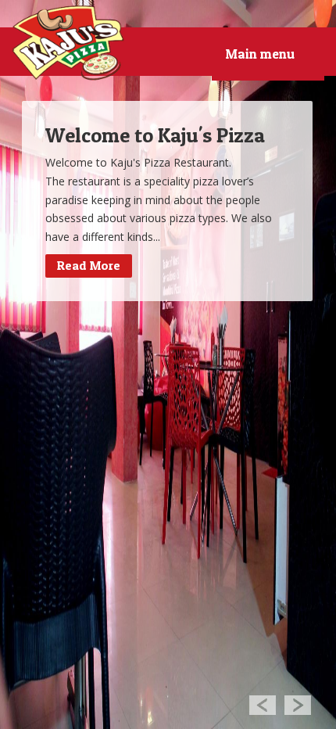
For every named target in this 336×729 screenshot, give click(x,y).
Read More (88, 265)
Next (298, 704)
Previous (262, 704)
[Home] (68, 43)
